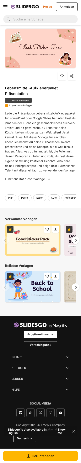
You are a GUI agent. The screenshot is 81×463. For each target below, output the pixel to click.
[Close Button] (73, 431)
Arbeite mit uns (38, 334)
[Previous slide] (5, 240)
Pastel (24, 197)
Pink (10, 197)
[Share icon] (72, 76)
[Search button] (8, 19)
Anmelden (67, 6)
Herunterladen (43, 456)
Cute (54, 197)
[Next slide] (75, 240)
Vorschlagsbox (40, 344)
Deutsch (23, 438)
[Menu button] (5, 7)
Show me (62, 431)
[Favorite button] (62, 76)
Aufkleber (70, 197)
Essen (39, 197)
